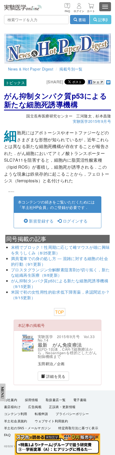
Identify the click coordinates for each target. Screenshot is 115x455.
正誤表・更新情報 (62, 407)
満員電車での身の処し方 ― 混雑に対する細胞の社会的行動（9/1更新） (59, 261)
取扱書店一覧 (56, 400)
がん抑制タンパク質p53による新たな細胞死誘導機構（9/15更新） (59, 283)
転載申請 (41, 414)
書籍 (81, 19)
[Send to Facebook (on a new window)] (96, 82)
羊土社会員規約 (15, 421)
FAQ (7, 435)
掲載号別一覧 (70, 69)
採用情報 (31, 400)
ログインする (74, 221)
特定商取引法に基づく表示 (78, 428)
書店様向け (12, 407)
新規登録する (41, 221)
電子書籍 (80, 400)
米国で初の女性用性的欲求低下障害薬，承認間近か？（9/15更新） (60, 294)
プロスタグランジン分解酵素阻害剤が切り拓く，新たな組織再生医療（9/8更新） (60, 272)
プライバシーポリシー (72, 414)
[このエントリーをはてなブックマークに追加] (108, 81)
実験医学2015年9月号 (92, 121)
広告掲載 (34, 407)
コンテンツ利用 (15, 414)
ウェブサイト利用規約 (51, 421)
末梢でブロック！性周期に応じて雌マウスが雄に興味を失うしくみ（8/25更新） (60, 250)
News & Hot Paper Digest (30, 69)
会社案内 (10, 400)
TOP (59, 312)
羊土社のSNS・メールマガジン (27, 428)
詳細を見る (55, 376)
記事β (102, 19)
